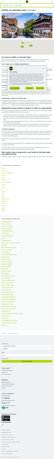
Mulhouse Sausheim (6, 266)
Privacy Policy (23, 84)
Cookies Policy (15, 84)
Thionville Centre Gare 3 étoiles (9, 308)
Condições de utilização (6, 430)
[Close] (43, 68)
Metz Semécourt (5, 252)
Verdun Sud (4, 325)
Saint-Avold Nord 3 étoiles (8, 287)
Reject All (30, 88)
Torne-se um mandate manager (8, 384)
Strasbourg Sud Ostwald (7, 304)
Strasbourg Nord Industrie (8, 294)
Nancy (3, 194)
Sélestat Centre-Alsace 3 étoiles (9, 306)
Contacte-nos (4, 372)
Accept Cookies (40, 88)
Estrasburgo (4, 180)
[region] (27, 78)
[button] (31, 46)
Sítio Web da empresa (6, 382)
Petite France (37, 101)
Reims (3, 196)
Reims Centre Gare (6, 278)
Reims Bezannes (5, 273)
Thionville (4, 205)
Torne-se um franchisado (7, 386)
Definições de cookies (5, 446)
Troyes (3, 208)
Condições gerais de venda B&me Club (8, 437)
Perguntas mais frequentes (7, 370)
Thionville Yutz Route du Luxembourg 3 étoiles (12, 313)
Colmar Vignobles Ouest (7, 235)
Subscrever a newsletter (27, 361)
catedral (18, 101)
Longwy (3, 187)
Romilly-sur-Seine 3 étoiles (8, 285)
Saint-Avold (4, 201)
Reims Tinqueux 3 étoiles (7, 282)
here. (26, 81)
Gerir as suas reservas (6, 374)
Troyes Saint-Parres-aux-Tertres (9, 322)
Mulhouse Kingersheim (7, 264)
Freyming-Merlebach (6, 182)
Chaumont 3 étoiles (6, 224)
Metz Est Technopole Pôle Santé (9, 247)
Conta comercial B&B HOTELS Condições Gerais (10, 451)
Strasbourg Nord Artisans (7, 292)
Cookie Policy (29, 84)
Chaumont (4, 170)
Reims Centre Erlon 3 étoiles (8, 275)
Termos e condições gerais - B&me (8, 439)
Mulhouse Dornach (6, 259)
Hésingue (4, 184)
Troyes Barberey (5, 315)
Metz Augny (4, 245)
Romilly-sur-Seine (6, 198)
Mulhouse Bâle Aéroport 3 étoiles (9, 254)
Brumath (4, 168)
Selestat (3, 203)
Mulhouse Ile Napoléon (7, 261)
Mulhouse (4, 191)
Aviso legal (3, 449)
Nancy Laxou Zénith (6, 271)
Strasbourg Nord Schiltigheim (8, 299)
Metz (3, 189)
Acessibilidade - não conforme (7, 453)
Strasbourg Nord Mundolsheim (9, 297)
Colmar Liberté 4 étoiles (7, 231)
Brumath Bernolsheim (7, 221)
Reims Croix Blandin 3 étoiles (8, 280)
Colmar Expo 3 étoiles (7, 228)
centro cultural (9, 105)
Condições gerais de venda (6, 432)
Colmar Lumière (5, 233)
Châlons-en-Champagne (7, 173)
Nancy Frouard (5, 268)
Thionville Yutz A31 (6, 311)
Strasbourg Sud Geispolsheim (8, 301)
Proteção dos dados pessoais (7, 434)
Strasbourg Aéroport (6, 290)
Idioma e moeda (5, 343)
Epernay (3, 177)
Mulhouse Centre (5, 257)
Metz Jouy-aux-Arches (7, 249)
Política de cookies (5, 444)
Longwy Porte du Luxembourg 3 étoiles (11, 242)
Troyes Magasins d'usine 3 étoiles (9, 320)
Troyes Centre (5, 318)
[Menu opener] (2, 1)
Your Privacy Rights (14, 88)
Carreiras (3, 387)
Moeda (3, 352)
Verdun (3, 210)
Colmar (3, 175)
